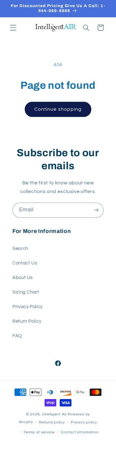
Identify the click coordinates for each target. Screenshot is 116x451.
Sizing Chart (25, 292)
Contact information (79, 432)
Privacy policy (84, 422)
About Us (22, 277)
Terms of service (39, 432)
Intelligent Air (54, 414)
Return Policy (26, 321)
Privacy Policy (27, 306)
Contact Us (24, 263)
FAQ (17, 335)
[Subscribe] (96, 210)
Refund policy (52, 422)
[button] (13, 27)
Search (20, 248)
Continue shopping (58, 109)
